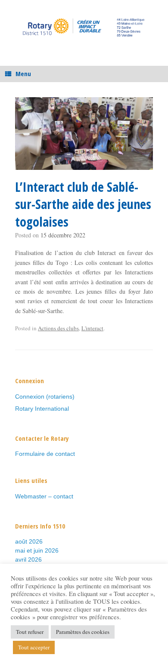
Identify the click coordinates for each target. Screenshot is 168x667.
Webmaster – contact (44, 496)
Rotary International (42, 408)
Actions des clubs (58, 328)
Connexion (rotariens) (45, 396)
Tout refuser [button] (30, 632)
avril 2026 (28, 559)
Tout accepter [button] (34, 647)
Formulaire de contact (45, 453)
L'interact (92, 328)
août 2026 (29, 541)
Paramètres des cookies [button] (82, 632)
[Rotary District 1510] (84, 26)
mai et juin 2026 (37, 550)
